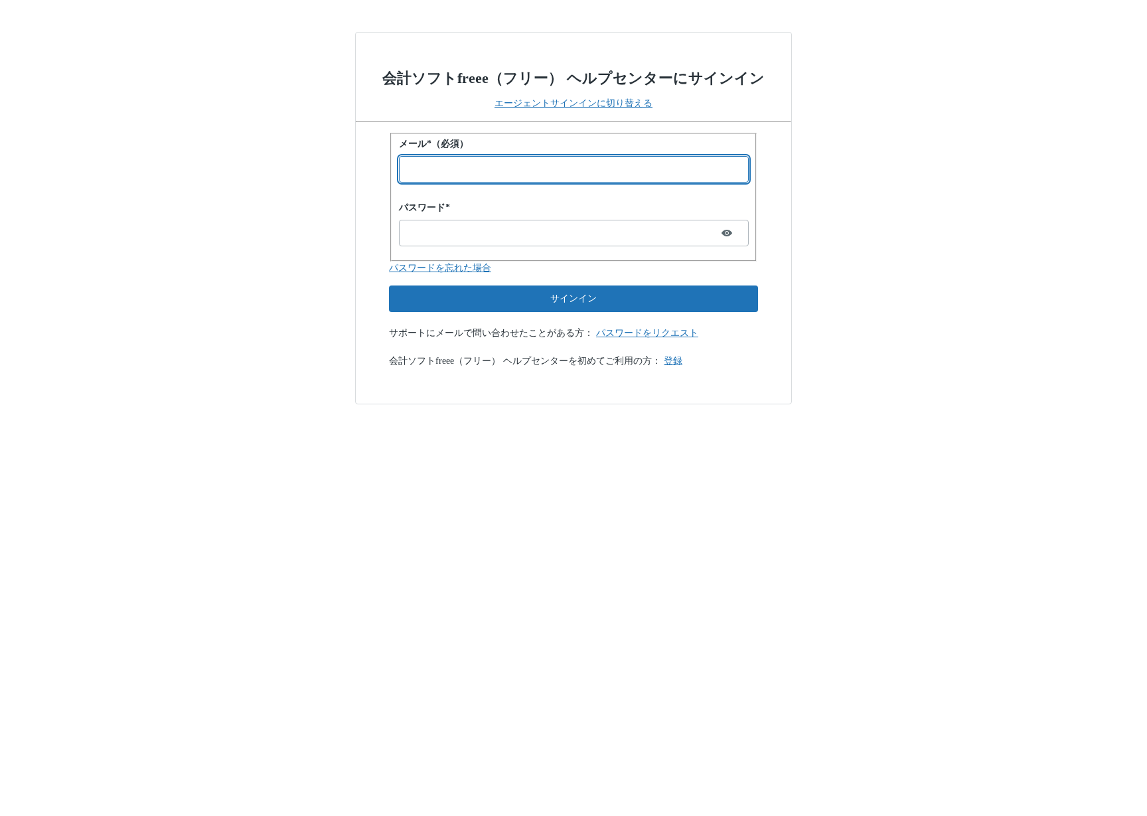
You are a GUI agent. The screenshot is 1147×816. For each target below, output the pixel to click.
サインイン (573, 298)
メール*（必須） (434, 144)
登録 (673, 361)
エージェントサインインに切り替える (573, 103)
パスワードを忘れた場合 (440, 268)
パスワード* (424, 207)
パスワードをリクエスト (647, 333)
